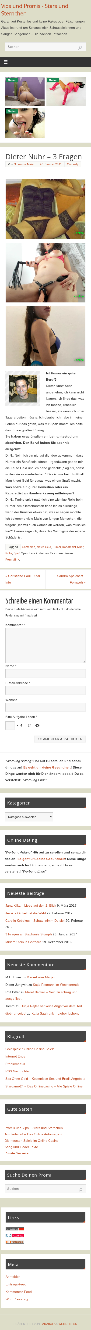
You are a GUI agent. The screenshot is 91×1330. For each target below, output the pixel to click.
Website (11, 700)
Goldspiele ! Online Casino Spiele (30, 1049)
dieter (40, 547)
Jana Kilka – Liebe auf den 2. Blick (30, 905)
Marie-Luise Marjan (41, 977)
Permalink (12, 559)
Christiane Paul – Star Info (22, 579)
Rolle (8, 553)
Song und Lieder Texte (21, 1147)
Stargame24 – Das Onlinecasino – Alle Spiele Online (44, 1086)
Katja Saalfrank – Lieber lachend (56, 1013)
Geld (48, 547)
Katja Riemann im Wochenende (56, 984)
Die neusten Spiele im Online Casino (32, 1140)
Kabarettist (69, 547)
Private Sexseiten (17, 1153)
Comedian (28, 547)
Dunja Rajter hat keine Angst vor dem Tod (51, 1006)
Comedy (72, 164)
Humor (56, 547)
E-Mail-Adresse (17, 683)
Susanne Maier (24, 164)
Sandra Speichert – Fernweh (71, 579)
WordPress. (68, 1324)
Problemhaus (15, 1064)
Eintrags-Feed (16, 1284)
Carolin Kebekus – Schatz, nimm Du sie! (35, 920)
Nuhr (80, 547)
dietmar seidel (15, 1013)
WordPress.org (17, 1299)
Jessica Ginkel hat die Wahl (25, 913)
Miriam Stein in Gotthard (23, 942)
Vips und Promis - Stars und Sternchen (34, 9)
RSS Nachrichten (18, 1071)
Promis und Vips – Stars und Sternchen (34, 1128)
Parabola (48, 1324)
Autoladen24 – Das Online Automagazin (34, 1134)
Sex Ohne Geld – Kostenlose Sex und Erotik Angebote (45, 1078)
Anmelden (13, 1276)
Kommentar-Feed (19, 1292)
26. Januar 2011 (51, 164)
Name (10, 666)
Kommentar (15, 625)
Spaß (17, 553)
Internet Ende (15, 1056)
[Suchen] (80, 47)
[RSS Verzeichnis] (15, 1242)
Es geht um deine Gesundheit (47, 767)
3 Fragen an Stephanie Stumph (28, 934)
